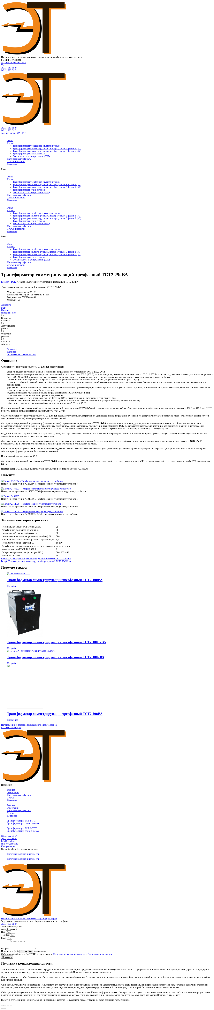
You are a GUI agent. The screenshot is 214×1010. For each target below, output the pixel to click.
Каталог (11, 143)
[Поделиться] (5, 1005)
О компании (13, 792)
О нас (10, 140)
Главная (5, 282)
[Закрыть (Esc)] (2, 1005)
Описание (12, 349)
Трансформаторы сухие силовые (29, 153)
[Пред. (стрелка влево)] (2, 1008)
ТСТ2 (13, 282)
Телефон (5, 935)
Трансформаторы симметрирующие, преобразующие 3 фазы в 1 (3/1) (47, 148)
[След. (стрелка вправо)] (5, 1008)
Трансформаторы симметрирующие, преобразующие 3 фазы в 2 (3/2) (47, 151)
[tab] (110, 349)
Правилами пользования (100, 954)
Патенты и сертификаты (19, 159)
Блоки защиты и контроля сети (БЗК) (31, 156)
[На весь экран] (8, 1005)
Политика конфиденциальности (23, 854)
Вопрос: (5, 948)
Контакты (12, 164)
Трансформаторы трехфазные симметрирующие (36, 146)
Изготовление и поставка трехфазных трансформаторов (29, 918)
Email (4, 938)
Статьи (10, 797)
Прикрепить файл (10, 951)
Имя (3, 932)
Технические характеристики (21, 354)
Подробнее (12, 586)
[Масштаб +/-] (11, 1005)
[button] (107, 169)
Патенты (11, 352)
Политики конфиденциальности (69, 954)
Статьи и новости (16, 161)
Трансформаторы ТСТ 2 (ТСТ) (22, 820)
